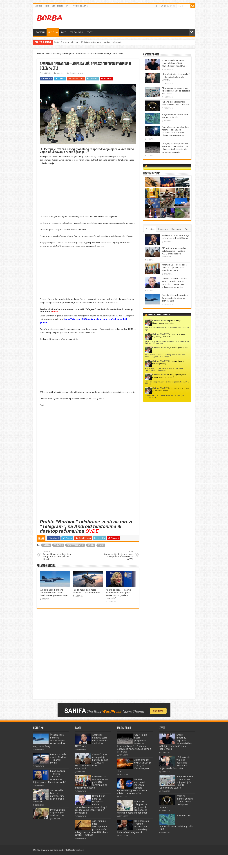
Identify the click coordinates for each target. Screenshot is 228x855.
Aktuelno (38, 6)
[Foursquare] (171, 6)
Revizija (91, 545)
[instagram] (174, 6)
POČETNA (40, 32)
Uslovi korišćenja (80, 6)
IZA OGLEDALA (76, 32)
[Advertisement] (136, 18)
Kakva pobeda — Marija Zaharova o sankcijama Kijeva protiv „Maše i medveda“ (118, 594)
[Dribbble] (168, 6)
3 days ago (162, 370)
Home (41, 53)
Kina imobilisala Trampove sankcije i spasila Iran (163, 328)
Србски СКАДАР (160, 320)
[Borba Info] (50, 18)
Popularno (163, 229)
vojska (101, 545)
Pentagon (58, 545)
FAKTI (64, 32)
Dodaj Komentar (76, 73)
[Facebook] (159, 6)
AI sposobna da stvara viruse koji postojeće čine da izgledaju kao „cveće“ (176, 91)
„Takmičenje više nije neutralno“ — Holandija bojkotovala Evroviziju (176, 77)
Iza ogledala (57, 6)
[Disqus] (88, 656)
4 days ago (156, 397)
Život (68, 6)
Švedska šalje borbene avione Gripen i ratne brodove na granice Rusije (53, 592)
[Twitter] (162, 6)
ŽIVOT (90, 32)
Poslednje (150, 229)
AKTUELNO (53, 32)
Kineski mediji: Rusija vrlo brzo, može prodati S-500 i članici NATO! (118, 555)
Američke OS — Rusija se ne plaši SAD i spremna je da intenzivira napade (174, 268)
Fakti (47, 6)
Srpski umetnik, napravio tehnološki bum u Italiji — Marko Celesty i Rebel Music (174, 63)
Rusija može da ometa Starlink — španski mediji (86, 591)
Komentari (176, 229)
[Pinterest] (165, 6)
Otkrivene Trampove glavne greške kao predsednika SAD (166, 382)
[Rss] (156, 6)
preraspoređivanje (75, 545)
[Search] (192, 6)
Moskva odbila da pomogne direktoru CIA (57, 812)
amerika (46, 545)
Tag (186, 229)
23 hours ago (158, 343)
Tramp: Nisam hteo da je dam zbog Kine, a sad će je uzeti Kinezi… (57, 555)
